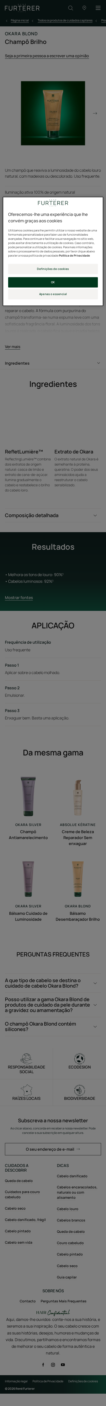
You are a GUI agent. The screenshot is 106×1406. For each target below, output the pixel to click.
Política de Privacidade (74, 256)
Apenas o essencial (53, 294)
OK (53, 282)
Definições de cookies (53, 269)
